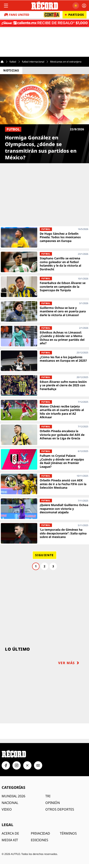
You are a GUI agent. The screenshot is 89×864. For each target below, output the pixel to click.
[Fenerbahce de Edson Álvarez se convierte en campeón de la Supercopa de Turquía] (44, 287)
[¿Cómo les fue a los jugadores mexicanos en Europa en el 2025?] (44, 361)
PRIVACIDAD (40, 833)
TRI (47, 796)
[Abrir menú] (6, 5)
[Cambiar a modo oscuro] (75, 5)
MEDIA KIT (10, 840)
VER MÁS (66, 663)
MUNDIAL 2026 (13, 796)
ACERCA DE (10, 833)
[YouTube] (38, 765)
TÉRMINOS (68, 833)
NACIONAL (10, 802)
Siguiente (44, 555)
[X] (27, 765)
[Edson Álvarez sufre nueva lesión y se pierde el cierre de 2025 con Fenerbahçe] (44, 385)
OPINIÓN (52, 802)
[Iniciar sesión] (84, 5)
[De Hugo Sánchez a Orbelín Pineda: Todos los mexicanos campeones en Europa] (44, 237)
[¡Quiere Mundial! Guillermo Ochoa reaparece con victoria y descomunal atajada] (44, 509)
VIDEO (7, 809)
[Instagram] (16, 765)
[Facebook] (6, 765)
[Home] (2, 61)
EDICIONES (39, 840)
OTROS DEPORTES (59, 809)
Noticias (11, 70)
